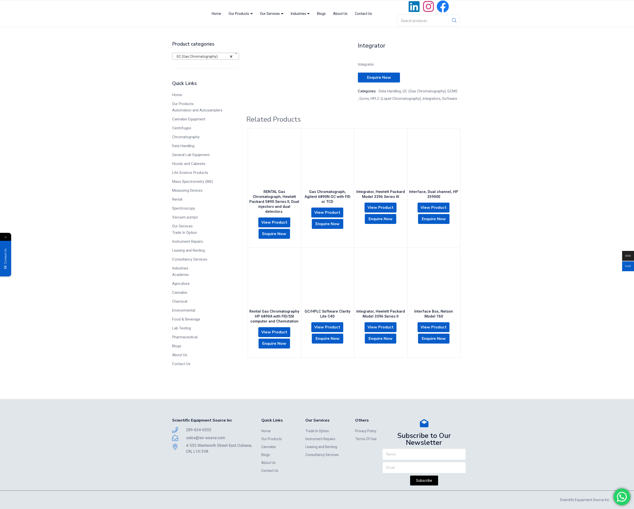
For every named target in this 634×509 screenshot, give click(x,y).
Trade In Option (184, 232)
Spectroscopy (183, 208)
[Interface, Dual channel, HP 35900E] (434, 160)
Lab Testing (181, 328)
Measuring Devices (187, 190)
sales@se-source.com (205, 437)
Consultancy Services (189, 259)
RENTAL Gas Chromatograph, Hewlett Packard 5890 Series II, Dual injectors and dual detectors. (274, 201)
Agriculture (181, 283)
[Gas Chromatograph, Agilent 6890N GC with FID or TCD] (328, 160)
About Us (340, 14)
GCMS (452, 91)
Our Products (239, 14)
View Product (274, 222)
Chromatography (186, 137)
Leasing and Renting (188, 250)
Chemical (179, 301)
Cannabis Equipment (188, 119)
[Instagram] (428, 6)
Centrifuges (181, 128)
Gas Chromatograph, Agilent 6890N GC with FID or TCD (327, 196)
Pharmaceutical (184, 337)
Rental (177, 199)
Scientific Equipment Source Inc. (585, 500)
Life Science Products (190, 172)
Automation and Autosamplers (197, 110)
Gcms (364, 98)
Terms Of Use (366, 439)
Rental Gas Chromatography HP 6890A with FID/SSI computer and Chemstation (274, 316)
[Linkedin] (414, 6)
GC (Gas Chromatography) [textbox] (203, 56)
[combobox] (205, 56)
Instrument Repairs (187, 241)
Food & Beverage (186, 319)
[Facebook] (443, 6)
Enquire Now (379, 77)
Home (216, 14)
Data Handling (183, 146)
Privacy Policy (365, 431)
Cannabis (179, 292)
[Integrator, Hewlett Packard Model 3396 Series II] (381, 279)
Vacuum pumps (185, 217)
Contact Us (363, 14)
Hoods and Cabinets (188, 163)
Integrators (432, 98)
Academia (180, 274)
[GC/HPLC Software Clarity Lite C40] (328, 279)
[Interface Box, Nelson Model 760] (434, 279)
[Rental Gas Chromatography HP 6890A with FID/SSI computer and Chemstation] (274, 279)
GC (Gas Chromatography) (424, 91)
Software (449, 98)
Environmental (183, 310)
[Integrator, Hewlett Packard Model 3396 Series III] (381, 160)
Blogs (321, 14)
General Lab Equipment (191, 155)
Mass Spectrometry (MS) (192, 181)
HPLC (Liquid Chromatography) (395, 98)
